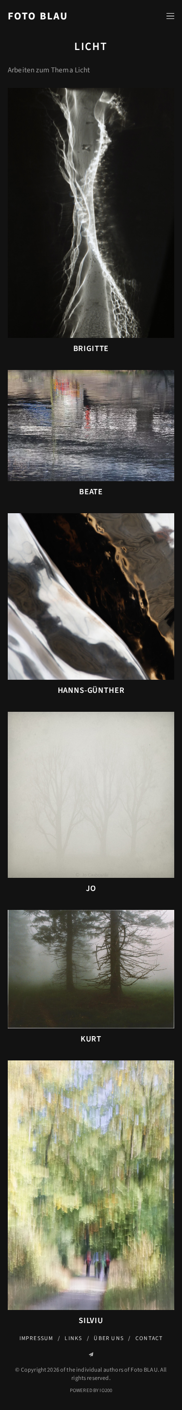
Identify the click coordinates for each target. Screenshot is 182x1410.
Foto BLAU (38, 16)
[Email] (91, 1354)
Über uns (109, 1338)
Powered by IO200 (91, 1390)
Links (73, 1338)
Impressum (36, 1338)
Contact (149, 1338)
